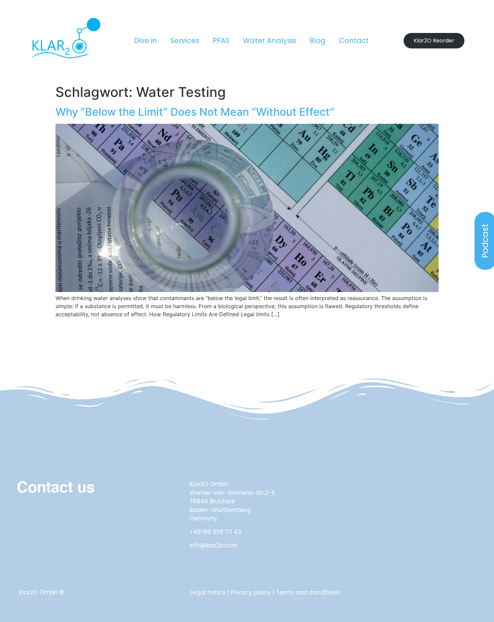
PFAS (221, 40)
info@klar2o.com (214, 545)
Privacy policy (251, 592)
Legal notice (208, 592)
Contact (354, 40)
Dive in (145, 40)
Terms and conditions (308, 592)
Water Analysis (269, 40)
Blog (318, 40)
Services (184, 40)
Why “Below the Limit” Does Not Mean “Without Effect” (194, 111)
